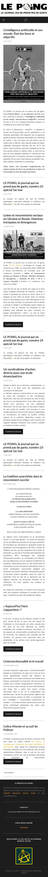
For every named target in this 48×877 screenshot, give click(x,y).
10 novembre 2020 (10, 665)
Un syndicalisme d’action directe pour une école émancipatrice (19, 373)
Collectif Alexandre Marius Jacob (19, 793)
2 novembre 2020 (10, 734)
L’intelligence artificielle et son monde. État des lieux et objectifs (23, 34)
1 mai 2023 (7, 348)
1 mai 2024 (7, 194)
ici (13, 204)
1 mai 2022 (7, 455)
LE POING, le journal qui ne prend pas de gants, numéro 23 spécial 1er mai (23, 448)
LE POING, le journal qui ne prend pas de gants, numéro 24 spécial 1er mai (23, 341)
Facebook (24, 827)
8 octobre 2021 (9, 484)
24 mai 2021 (7, 614)
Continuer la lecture (13, 324)
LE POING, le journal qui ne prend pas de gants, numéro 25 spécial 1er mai (23, 187)
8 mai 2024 (7, 41)
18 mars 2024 (8, 226)
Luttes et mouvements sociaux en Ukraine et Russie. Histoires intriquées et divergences (23, 219)
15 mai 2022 (7, 380)
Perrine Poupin (15, 265)
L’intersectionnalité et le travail (23, 661)
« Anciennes (8, 772)
